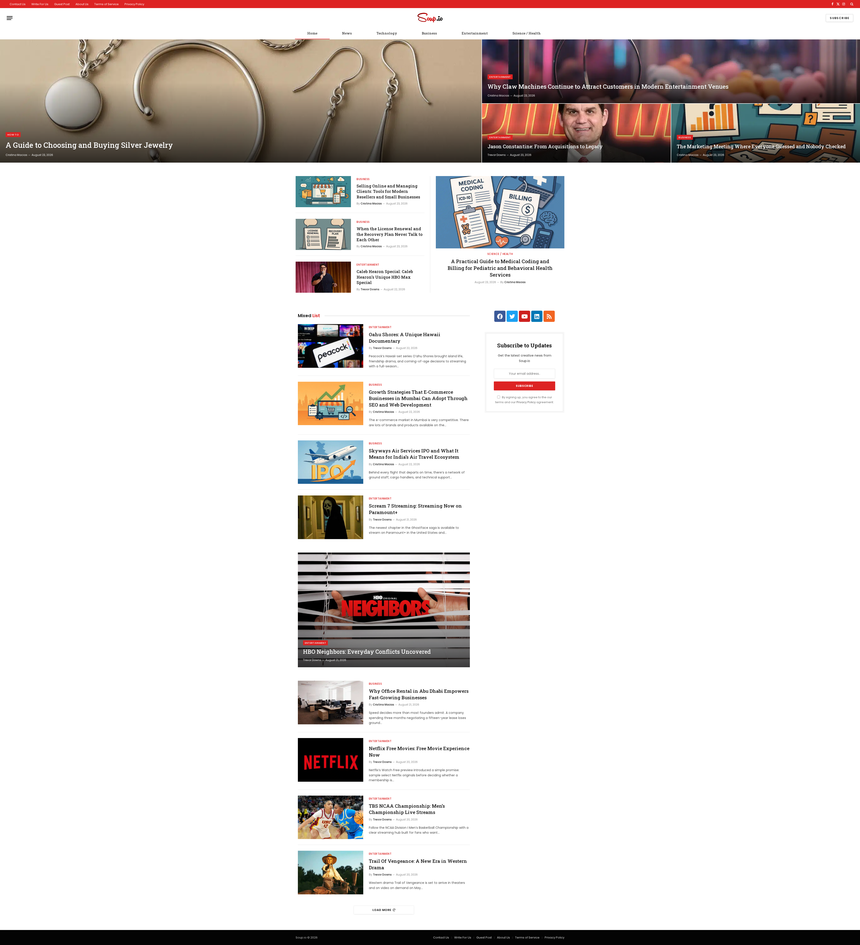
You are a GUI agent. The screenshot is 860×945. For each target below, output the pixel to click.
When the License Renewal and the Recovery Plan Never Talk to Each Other (390, 234)
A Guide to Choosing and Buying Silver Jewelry (89, 145)
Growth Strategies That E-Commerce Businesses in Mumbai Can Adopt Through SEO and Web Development (418, 398)
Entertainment (475, 33)
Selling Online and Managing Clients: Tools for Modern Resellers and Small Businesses (388, 191)
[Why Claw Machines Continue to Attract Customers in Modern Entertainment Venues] (671, 71)
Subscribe (839, 18)
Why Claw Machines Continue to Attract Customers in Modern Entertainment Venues (608, 86)
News (347, 33)
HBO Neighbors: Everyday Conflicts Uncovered (367, 651)
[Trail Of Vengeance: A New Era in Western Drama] (330, 872)
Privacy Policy (134, 4)
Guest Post (62, 4)
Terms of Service (106, 4)
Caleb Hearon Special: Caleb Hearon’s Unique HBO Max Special (385, 277)
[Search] (851, 4)
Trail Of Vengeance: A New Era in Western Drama (418, 864)
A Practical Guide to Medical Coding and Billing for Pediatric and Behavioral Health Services (500, 268)
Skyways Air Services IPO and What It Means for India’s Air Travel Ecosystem (414, 454)
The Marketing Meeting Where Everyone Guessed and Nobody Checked (761, 146)
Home (312, 33)
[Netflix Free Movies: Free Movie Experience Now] (330, 760)
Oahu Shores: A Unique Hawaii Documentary (404, 337)
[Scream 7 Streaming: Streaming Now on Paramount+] (330, 517)
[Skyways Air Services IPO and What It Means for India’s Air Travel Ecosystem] (330, 462)
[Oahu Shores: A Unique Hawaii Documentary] (330, 346)
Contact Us (18, 4)
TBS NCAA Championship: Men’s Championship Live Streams (407, 809)
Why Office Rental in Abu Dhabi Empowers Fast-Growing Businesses (419, 694)
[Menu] (10, 18)
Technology (386, 33)
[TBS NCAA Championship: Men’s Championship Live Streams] (330, 817)
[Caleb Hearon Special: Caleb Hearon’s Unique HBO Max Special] (323, 277)
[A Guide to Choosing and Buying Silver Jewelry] (241, 101)
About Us (81, 4)
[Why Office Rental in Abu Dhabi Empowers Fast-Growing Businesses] (330, 702)
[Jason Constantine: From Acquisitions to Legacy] (576, 133)
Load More (381, 910)
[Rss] (549, 316)
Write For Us (39, 4)
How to (13, 134)
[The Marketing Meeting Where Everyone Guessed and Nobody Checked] (765, 133)
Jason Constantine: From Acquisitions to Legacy (545, 146)
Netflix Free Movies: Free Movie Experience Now (419, 751)
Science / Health (526, 33)
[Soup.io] (430, 18)
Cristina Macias (16, 155)
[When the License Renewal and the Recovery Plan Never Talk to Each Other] (323, 234)
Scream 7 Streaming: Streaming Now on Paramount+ (415, 509)
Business (429, 33)
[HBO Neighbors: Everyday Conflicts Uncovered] (384, 610)
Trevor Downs (497, 155)
